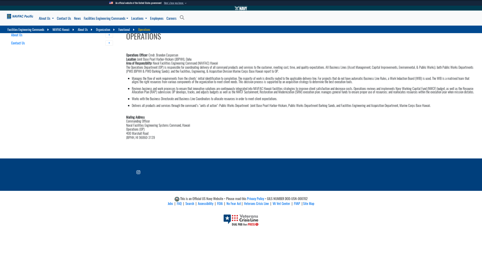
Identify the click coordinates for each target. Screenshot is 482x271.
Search (189, 203)
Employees (156, 18)
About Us (45, 18)
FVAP (297, 203)
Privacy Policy (255, 198)
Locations (137, 18)
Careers (171, 18)
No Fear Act (234, 203)
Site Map (308, 203)
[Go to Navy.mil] (241, 8)
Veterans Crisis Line (256, 203)
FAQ (179, 203)
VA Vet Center (281, 203)
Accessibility (205, 203)
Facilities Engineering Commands (104, 18)
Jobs (170, 203)
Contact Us (64, 18)
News (77, 18)
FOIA (220, 203)
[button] (175, 3)
